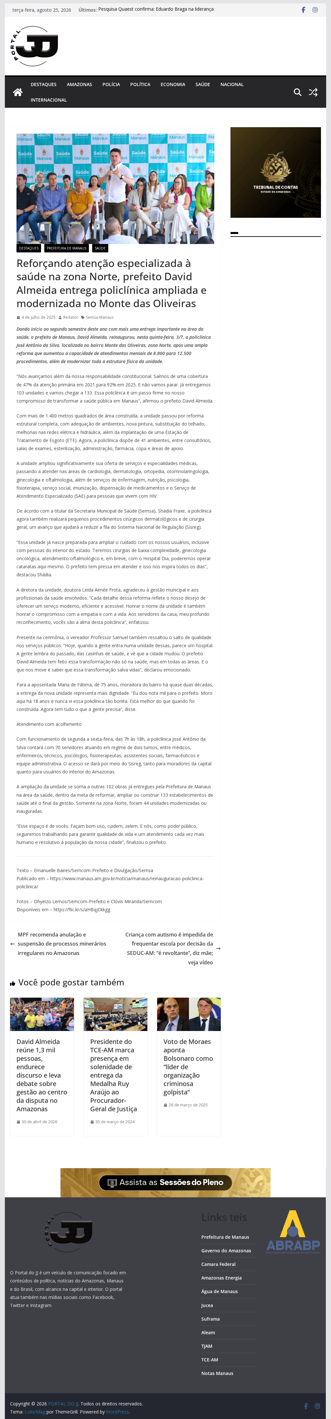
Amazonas (79, 84)
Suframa (210, 1319)
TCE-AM (209, 1360)
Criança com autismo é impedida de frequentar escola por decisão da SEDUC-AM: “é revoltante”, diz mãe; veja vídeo (169, 948)
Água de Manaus (219, 1291)
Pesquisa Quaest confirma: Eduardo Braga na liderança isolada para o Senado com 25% (156, 13)
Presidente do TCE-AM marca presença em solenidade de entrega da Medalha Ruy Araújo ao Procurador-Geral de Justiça (113, 1075)
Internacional (49, 100)
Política (140, 84)
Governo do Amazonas (226, 1250)
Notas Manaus (217, 1373)
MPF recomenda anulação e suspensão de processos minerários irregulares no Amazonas (62, 944)
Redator (70, 317)
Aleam (208, 1332)
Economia (173, 84)
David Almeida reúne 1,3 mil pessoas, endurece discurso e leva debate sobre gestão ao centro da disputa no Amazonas (41, 1075)
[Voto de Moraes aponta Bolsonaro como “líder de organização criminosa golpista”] (189, 1002)
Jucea (207, 1305)
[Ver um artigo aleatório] (313, 92)
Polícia (111, 84)
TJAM (206, 1346)
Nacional (232, 84)
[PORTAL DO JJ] (18, 92)
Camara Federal (218, 1264)
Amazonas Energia (221, 1278)
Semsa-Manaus (99, 317)
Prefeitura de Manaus (66, 248)
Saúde (203, 84)
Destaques (44, 84)
